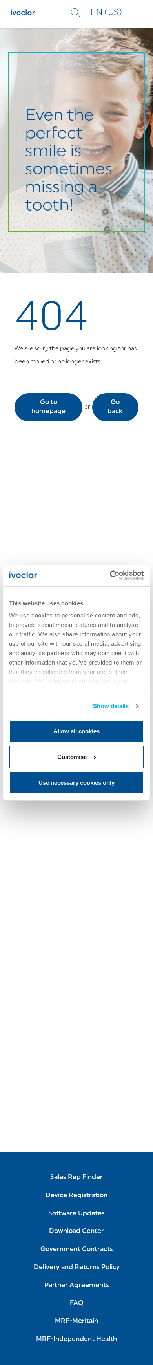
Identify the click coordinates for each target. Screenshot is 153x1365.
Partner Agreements (76, 1286)
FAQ (77, 1303)
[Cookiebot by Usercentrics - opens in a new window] (110, 575)
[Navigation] (137, 13)
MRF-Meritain (76, 1321)
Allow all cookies (76, 731)
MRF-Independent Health (76, 1339)
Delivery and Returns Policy (77, 1267)
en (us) (106, 13)
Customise (72, 756)
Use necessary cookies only (76, 782)
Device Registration (76, 1196)
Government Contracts (76, 1249)
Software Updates (76, 1214)
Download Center (76, 1231)
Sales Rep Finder (76, 1177)
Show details (111, 706)
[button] (48, 407)
